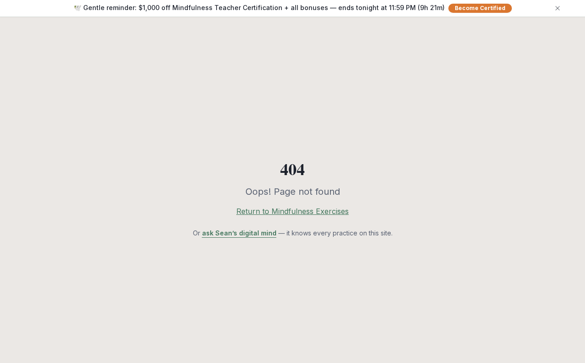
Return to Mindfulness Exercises (292, 211)
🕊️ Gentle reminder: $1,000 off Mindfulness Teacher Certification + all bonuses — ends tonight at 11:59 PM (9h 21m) (289, 7)
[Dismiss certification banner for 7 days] (557, 8)
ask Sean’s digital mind (239, 233)
